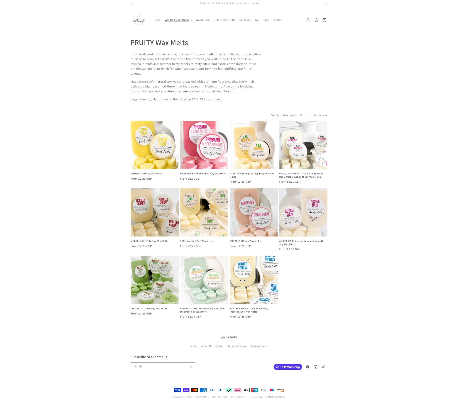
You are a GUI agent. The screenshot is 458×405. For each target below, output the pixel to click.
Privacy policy (237, 397)
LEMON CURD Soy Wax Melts (147, 173)
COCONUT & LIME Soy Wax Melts (149, 308)
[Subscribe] (191, 366)
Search (194, 346)
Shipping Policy (259, 346)
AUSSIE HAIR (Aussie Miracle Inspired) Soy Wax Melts (301, 243)
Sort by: (275, 115)
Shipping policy (254, 397)
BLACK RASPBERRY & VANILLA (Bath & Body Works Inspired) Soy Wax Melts (301, 175)
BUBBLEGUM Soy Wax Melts (245, 241)
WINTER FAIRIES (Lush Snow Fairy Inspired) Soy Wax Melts (249, 310)
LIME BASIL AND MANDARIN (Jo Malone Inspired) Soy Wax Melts (202, 310)
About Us (206, 346)
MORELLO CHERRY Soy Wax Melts (149, 241)
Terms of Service (237, 346)
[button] (178, 20)
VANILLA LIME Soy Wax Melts (196, 241)
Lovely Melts (186, 397)
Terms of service (219, 397)
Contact (220, 346)
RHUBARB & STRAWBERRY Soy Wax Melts (203, 173)
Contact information (275, 397)
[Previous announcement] (132, 3)
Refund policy (202, 397)
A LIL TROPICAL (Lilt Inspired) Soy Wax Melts (252, 175)
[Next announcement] (326, 3)
